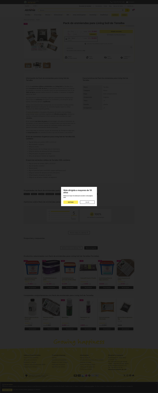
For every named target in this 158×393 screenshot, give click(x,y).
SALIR (87, 202)
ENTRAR (70, 202)
